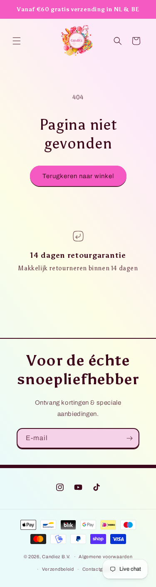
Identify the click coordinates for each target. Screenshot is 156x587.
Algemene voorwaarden (105, 556)
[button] (16, 41)
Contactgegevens (102, 569)
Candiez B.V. (56, 556)
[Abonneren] (129, 438)
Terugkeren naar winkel (78, 176)
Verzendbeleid (58, 569)
